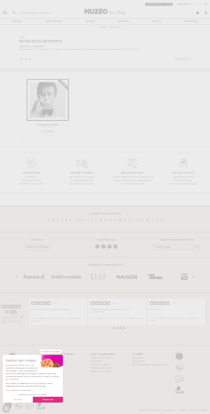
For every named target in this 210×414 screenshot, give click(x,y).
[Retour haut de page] (24, 137)
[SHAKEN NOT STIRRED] (48, 120)
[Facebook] (98, 248)
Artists (156, 21)
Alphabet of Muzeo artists (105, 214)
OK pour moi (47, 400)
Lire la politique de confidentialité (18, 390)
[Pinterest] (110, 248)
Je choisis (18, 400)
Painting (17, 21)
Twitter (26, 59)
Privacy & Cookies (199, 410)
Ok (196, 247)
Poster (90, 21)
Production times (100, 364)
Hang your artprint (101, 371)
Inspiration (191, 21)
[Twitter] (116, 248)
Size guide (96, 361)
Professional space (158, 4)
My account (138, 361)
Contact (183, 410)
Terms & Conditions (149, 410)
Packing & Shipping (101, 368)
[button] (6, 409)
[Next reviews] (208, 312)
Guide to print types (101, 358)
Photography (54, 21)
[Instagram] (104, 248)
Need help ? (184, 4)
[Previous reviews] (27, 312)
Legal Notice (169, 410)
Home (94, 27)
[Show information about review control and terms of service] (22, 316)
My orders (137, 358)
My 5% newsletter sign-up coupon (150, 364)
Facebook (21, 59)
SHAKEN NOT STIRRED (47, 126)
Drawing (123, 21)
